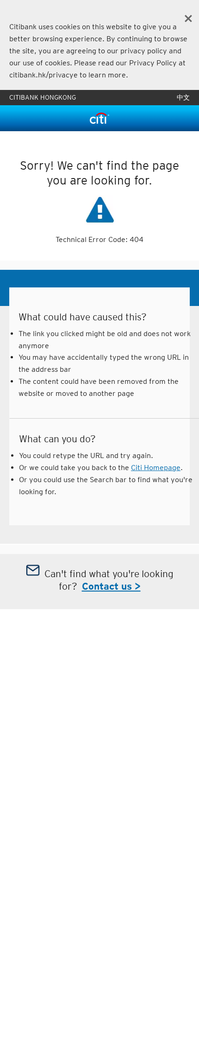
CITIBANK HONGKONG (42, 97)
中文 (183, 97)
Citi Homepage (155, 467)
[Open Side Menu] (18, 118)
